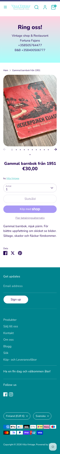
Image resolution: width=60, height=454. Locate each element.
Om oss (8, 340)
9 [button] (44, 149)
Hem (5, 70)
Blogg (7, 346)
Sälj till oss (10, 326)
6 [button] (32, 149)
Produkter (9, 320)
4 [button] (24, 149)
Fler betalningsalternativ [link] (30, 218)
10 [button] (48, 149)
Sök (5, 353)
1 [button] (12, 150)
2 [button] (16, 149)
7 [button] (36, 149)
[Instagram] (11, 394)
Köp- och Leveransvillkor (20, 360)
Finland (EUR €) (15, 416)
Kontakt (8, 333)
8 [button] (40, 149)
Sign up (16, 299)
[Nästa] (55, 149)
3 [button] (20, 149)
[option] (30, 111)
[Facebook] (5, 394)
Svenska (41, 416)
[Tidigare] (4, 149)
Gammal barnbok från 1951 (26, 70)
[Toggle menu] (5, 7)
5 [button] (28, 149)
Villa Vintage (12, 178)
